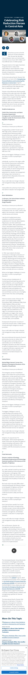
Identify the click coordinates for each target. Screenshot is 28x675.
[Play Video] (14, 550)
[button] (7, 47)
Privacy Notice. (20, 665)
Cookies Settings (14, 668)
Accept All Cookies (13, 672)
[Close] (26, 647)
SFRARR (14, 578)
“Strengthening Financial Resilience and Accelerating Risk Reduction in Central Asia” (14, 81)
